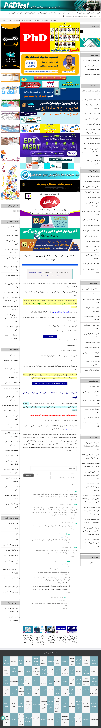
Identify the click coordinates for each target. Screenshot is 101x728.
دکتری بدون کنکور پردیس (91, 143)
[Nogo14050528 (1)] (50, 134)
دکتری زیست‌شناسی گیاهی (14, 671)
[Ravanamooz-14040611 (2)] (50, 89)
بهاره (61, 564)
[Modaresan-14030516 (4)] (65, 23)
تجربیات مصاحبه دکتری (11, 450)
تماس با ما (90, 562)
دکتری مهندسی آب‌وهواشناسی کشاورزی (28, 705)
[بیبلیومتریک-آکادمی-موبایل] (50, 112)
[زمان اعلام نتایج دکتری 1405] (70, 124)
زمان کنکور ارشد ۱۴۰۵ (92, 342)
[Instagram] (18, 211)
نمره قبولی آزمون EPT (11, 586)
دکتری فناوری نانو (14, 681)
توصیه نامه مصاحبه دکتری (10, 405)
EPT (17, 534)
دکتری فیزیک (57, 681)
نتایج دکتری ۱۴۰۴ (93, 176)
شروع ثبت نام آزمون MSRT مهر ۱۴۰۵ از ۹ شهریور (72, 637)
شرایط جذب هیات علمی (91, 417)
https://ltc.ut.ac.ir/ (64, 583)
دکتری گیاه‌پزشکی (86, 719)
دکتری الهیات (94, 671)
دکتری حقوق (64, 661)
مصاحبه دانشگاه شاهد (92, 370)
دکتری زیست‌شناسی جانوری (94, 681)
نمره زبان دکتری (13, 523)
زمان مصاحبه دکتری (12, 455)
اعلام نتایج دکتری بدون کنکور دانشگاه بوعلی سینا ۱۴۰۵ (91, 475)
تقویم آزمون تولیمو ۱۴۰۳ (11, 555)
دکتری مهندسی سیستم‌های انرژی (79, 705)
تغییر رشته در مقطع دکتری (91, 230)
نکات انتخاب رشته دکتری (10, 235)
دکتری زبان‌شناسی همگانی (6, 719)
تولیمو (16, 539)
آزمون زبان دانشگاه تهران (61, 312)
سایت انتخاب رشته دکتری (10, 292)
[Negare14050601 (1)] (50, 157)
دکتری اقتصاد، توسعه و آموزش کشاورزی (43, 705)
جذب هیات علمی (93, 386)
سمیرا (59, 600)
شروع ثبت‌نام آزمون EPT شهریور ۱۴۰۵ (51, 637)
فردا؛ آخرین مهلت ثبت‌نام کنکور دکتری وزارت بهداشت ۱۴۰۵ (90, 542)
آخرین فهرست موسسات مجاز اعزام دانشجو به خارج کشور (90, 152)
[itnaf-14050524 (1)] (50, 217)
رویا (62, 537)
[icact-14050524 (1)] (50, 240)
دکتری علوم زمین (28, 671)
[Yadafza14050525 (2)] (50, 100)
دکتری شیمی (21, 671)
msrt (16, 529)
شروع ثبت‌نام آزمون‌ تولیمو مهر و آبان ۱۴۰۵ (61, 637)
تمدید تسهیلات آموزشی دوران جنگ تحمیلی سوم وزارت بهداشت (91, 510)
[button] (63, 16)
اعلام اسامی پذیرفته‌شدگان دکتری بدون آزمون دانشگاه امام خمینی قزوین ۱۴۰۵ (90, 498)
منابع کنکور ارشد (94, 294)
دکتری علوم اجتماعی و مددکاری (72, 661)
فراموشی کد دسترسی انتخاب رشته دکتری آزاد (11, 318)
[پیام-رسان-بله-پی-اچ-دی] (50, 228)
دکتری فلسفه (28, 661)
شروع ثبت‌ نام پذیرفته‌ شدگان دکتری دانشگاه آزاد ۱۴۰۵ (91, 446)
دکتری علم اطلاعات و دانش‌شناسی (36, 661)
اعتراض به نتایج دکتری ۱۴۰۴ (90, 181)
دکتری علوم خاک (36, 705)
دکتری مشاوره (14, 661)
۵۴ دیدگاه (52, 643)
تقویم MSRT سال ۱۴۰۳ (11, 550)
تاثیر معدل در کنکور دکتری (91, 263)
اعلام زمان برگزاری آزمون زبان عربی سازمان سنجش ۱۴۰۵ (28, 638)
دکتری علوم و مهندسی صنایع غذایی (50, 705)
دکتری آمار (65, 681)
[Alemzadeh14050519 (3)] (50, 193)
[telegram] (50, 169)
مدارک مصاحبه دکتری (11, 377)
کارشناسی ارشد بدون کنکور (91, 289)
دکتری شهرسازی (43, 719)
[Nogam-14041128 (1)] (50, 53)
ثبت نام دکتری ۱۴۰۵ (93, 197)
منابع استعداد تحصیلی (92, 119)
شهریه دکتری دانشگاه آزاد (91, 60)
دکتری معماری (50, 719)
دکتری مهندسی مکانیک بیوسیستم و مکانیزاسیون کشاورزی (57, 704)
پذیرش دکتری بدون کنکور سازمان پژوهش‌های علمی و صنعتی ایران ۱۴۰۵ (90, 531)
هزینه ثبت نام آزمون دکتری (90, 220)
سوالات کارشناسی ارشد (92, 347)
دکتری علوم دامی (94, 719)
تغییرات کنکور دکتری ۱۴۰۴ (91, 225)
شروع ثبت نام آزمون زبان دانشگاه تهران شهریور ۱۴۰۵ (40, 638)
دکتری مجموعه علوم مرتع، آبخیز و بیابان (65, 719)
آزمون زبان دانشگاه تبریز (10, 592)
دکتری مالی (78, 671)
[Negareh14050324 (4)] (50, 181)
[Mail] (14, 211)
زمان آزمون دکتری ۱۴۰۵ (92, 192)
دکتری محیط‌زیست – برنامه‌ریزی (36, 671)
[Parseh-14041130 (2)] (35, 23)
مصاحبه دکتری (70, 429)
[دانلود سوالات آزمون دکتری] (90, 39)
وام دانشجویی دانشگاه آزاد (90, 74)
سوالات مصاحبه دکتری (11, 383)
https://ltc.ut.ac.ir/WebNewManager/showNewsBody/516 (51, 589)
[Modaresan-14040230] (50, 124)
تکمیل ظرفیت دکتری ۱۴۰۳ (91, 187)
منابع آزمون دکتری (93, 124)
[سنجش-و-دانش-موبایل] (50, 77)
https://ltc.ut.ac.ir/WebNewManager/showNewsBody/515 (51, 586)
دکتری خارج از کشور (92, 138)
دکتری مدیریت (50, 661)
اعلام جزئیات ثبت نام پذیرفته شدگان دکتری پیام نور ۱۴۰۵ (91, 487)
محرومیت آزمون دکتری (92, 236)
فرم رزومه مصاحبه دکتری (10, 410)
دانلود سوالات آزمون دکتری (90, 99)
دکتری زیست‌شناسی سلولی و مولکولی (86, 681)
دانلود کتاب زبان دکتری (92, 113)
